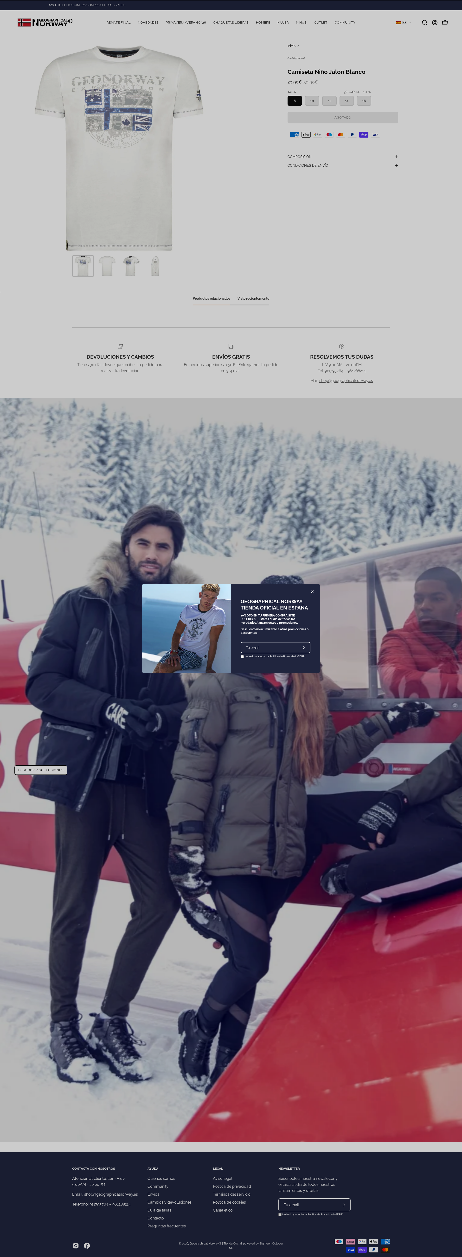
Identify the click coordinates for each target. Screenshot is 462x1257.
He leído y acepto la (274, 656)
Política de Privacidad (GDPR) (287, 656)
